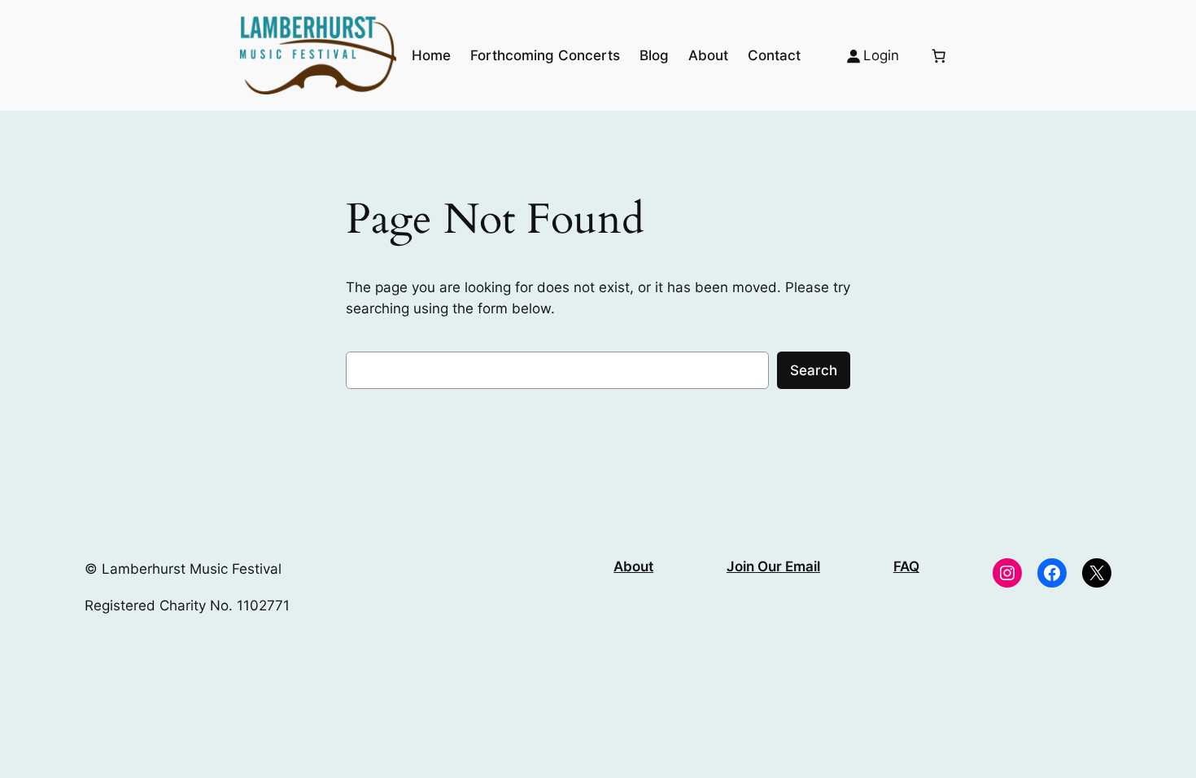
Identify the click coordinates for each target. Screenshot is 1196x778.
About (633, 566)
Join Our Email (773, 566)
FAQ (906, 566)
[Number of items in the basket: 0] (939, 55)
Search (813, 370)
